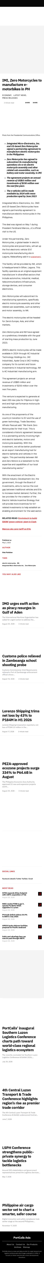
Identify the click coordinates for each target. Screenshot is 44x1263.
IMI (18, 563)
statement (36, 257)
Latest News (19, 95)
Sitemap (26, 1247)
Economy (7, 95)
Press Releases (9, 98)
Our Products (32, 1244)
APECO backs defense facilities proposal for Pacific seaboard (15, 926)
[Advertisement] (22, 49)
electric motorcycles (9, 563)
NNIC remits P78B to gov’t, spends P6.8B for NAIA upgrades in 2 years (13, 906)
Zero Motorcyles (30, 565)
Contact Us (20, 1244)
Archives (17, 1247)
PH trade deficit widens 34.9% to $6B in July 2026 (14, 916)
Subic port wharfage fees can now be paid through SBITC (14, 937)
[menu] (3, 3)
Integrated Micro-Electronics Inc (13, 565)
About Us (10, 1244)
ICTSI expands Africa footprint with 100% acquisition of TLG (14, 894)
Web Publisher (7, 552)
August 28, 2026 (8, 897)
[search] (39, 3)
